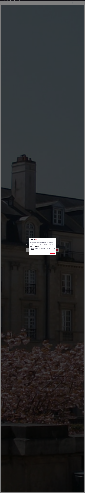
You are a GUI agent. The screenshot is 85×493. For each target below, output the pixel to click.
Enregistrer (47, 253)
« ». (36, 243)
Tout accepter (52, 253)
